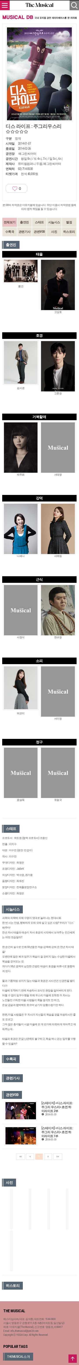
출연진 (24, 222)
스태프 (39, 222)
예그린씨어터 (27, 153)
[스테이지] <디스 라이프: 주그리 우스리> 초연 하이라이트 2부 (57, 1107)
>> (57, 1156)
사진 (54, 231)
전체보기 (10, 222)
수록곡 (9, 231)
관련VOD (39, 231)
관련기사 (25, 231)
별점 (69, 222)
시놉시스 (54, 222)
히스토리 (69, 231)
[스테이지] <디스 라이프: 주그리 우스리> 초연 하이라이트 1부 (57, 1132)
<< (20, 1156)
